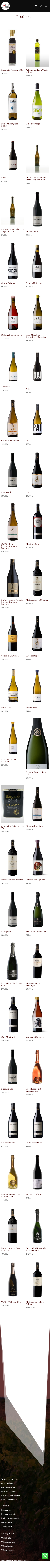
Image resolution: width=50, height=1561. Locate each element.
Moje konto (6, 1522)
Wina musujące (7, 1550)
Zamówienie (6, 1526)
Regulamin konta (8, 1514)
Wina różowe (7, 1546)
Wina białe (6, 1538)
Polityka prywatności (10, 1518)
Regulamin (6, 1510)
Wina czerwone (8, 1542)
